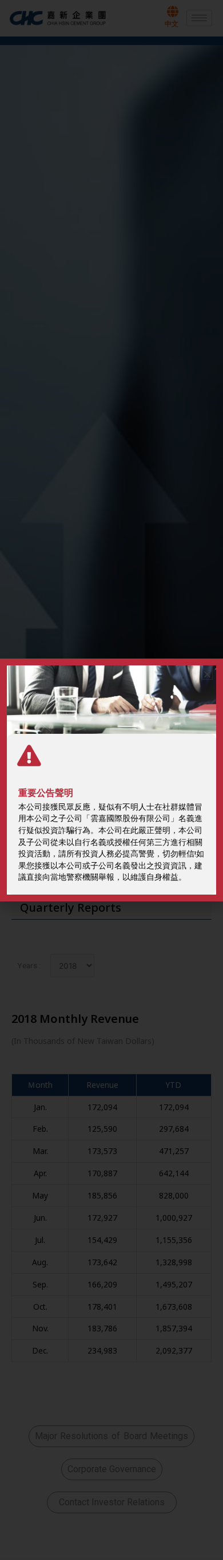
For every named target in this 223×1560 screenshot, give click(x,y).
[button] (207, 674)
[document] (111, 780)
